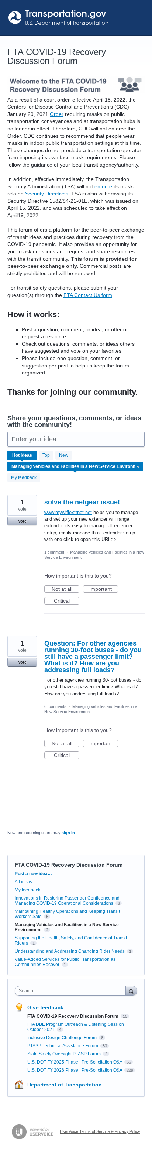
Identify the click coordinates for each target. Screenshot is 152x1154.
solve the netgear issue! (82, 502)
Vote (22, 521)
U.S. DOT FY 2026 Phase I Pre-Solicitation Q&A (75, 1070)
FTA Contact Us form (87, 295)
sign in (68, 833)
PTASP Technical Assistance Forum (63, 1045)
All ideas (23, 881)
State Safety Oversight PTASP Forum (64, 1054)
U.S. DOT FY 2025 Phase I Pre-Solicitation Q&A (75, 1062)
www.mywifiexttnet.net (68, 512)
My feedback (24, 477)
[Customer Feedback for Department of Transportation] (58, 18)
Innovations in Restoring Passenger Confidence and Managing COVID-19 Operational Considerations (67, 901)
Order (56, 114)
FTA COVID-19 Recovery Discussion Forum (73, 1016)
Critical (66, 601)
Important (103, 589)
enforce (103, 186)
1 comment (54, 552)
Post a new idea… (33, 873)
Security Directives (46, 193)
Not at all (65, 589)
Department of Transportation (64, 1085)
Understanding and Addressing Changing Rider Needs (70, 951)
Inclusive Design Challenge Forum (62, 1037)
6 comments (55, 706)
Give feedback (45, 1007)
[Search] (131, 990)
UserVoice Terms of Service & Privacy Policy (100, 1131)
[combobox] (71, 990)
